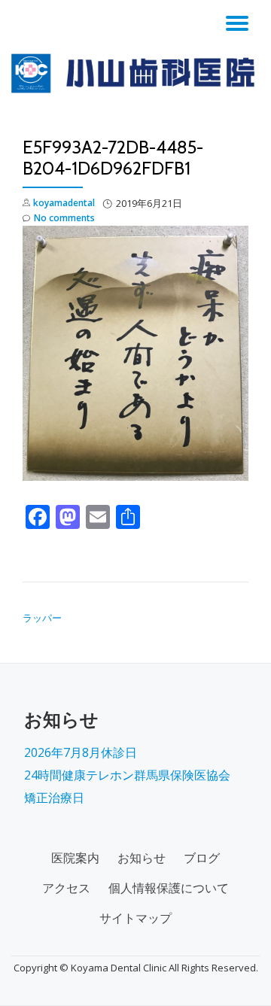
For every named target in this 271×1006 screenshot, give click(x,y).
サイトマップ (135, 918)
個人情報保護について (168, 888)
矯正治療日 (54, 797)
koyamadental (64, 202)
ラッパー (42, 618)
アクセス (66, 888)
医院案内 (75, 857)
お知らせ (141, 857)
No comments (64, 217)
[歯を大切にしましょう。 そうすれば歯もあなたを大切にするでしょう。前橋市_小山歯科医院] (135, 73)
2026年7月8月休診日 (80, 752)
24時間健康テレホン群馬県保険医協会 (127, 775)
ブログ (202, 857)
